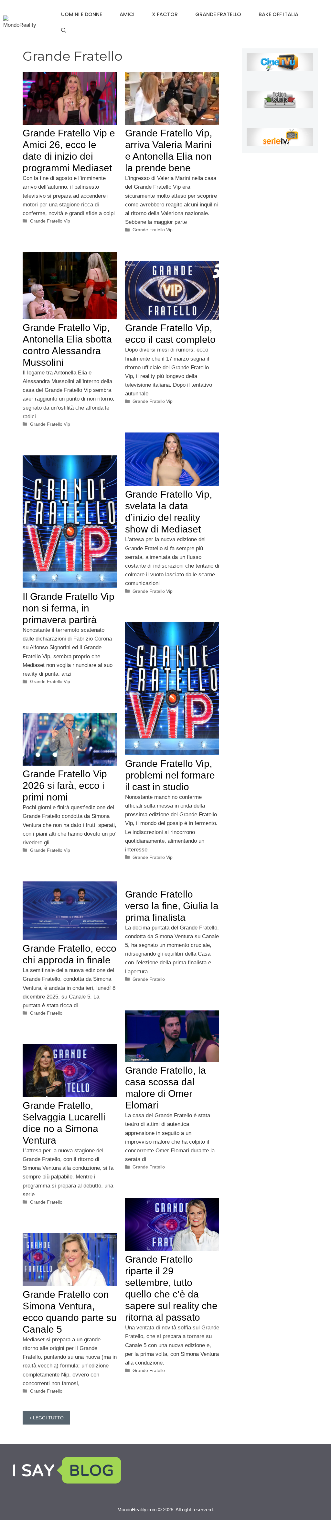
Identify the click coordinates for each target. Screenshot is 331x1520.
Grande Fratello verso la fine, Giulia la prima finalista (172, 906)
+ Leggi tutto (46, 1417)
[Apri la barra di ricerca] (63, 31)
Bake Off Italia (278, 14)
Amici (127, 14)
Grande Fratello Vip (50, 221)
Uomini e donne (81, 14)
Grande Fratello (218, 14)
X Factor (165, 14)
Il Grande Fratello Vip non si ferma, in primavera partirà (68, 608)
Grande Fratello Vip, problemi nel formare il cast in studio (170, 775)
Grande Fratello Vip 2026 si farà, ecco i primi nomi (65, 785)
